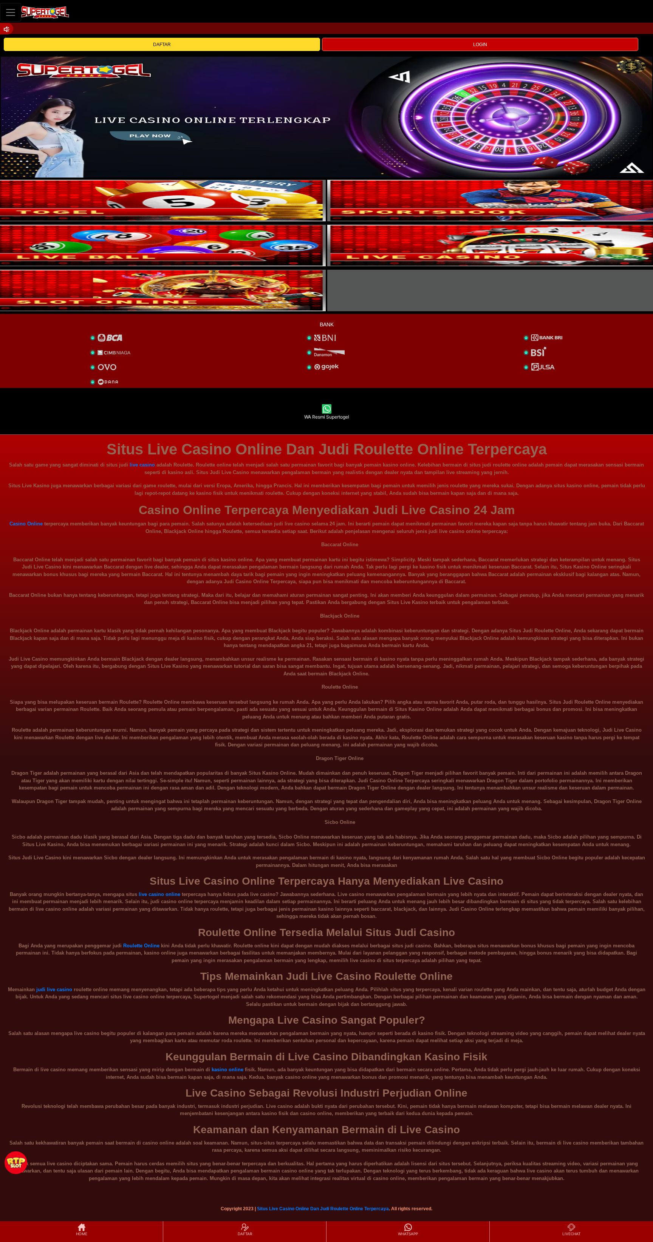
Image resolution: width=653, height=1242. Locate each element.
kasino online (227, 1069)
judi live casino (54, 989)
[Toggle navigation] (10, 12)
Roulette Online (141, 945)
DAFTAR (162, 44)
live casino (142, 465)
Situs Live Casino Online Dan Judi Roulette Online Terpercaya (323, 1208)
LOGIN (480, 44)
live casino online (159, 894)
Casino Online (26, 524)
